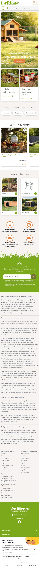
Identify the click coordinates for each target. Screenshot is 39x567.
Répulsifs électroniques (7, 490)
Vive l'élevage (5, 530)
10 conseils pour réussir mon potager (8, 485)
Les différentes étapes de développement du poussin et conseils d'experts (8, 480)
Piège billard (24, 463)
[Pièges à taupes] (29, 187)
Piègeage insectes (25, 467)
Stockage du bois (5, 495)
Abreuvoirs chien (5, 456)
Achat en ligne (5, 534)
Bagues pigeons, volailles (7, 465)
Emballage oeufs (5, 460)
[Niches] (9, 206)
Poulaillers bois (5, 470)
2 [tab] (20, 66)
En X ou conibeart (25, 453)
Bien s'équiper (19, 61)
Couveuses (4, 467)
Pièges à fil (23, 470)
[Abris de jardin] (29, 206)
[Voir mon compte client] (34, 2)
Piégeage (23, 465)
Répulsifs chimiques (6, 488)
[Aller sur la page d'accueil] (10, 3)
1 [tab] (18, 66)
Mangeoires (4, 463)
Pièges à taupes (25, 472)
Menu (3, 9)
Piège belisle (24, 460)
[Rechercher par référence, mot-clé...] (8, 8)
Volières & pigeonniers (6, 497)
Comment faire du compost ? (8, 476)
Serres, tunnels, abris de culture (9, 492)
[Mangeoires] (9, 187)
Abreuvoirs (3, 453)
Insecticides (23, 456)
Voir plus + (6, 288)
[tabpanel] (19, 40)
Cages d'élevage (5, 458)
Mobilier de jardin (25, 458)
